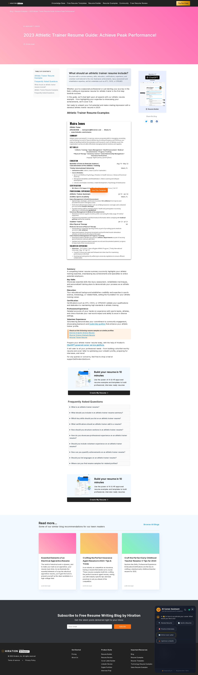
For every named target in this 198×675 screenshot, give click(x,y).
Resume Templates (137, 661)
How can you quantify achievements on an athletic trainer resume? (98, 452)
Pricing (74, 654)
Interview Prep (106, 670)
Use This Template (99, 190)
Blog (132, 654)
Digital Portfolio (106, 667)
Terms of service (14, 660)
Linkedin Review (107, 664)
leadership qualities (97, 324)
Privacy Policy (30, 660)
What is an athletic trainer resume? (85, 407)
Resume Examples (110, 3)
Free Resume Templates (77, 3)
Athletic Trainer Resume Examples (44, 77)
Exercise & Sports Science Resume (81, 333)
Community (124, 3)
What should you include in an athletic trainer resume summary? (97, 413)
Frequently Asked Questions (46, 81)
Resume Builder (94, 3)
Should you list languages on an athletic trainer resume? (94, 458)
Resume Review (106, 657)
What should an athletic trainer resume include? (45, 86)
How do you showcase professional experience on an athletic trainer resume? (98, 436)
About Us (75, 657)
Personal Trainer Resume (78, 337)
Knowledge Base (58, 3)
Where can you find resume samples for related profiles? (94, 463)
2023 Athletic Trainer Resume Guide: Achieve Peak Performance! (52, 11)
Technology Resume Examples (141, 664)
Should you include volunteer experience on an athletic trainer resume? (96, 445)
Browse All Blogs (151, 524)
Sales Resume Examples (139, 667)
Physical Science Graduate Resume (82, 335)
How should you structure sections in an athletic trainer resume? (97, 430)
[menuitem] (58, 3)
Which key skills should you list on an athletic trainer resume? (96, 418)
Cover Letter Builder (108, 661)
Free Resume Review (138, 3)
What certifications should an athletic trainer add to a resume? (96, 424)
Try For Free (183, 3)
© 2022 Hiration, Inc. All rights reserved (22, 656)
